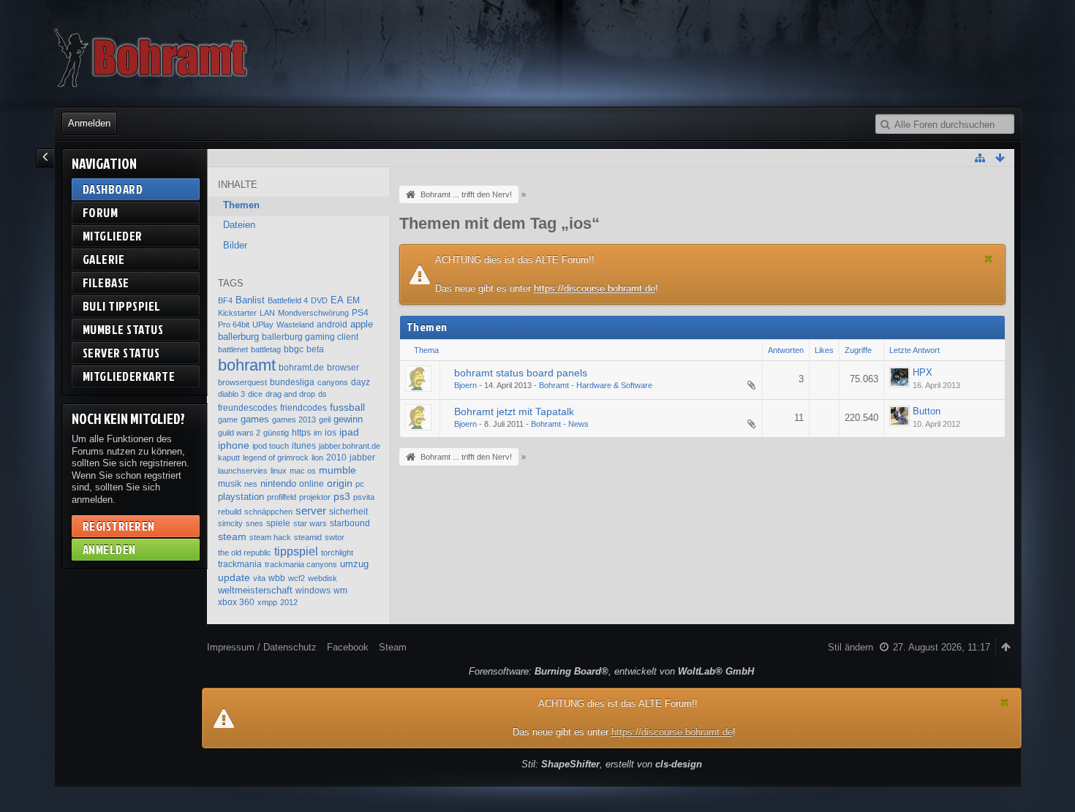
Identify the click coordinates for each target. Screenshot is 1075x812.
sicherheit (348, 511)
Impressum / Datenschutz (262, 647)
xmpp (267, 602)
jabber (362, 457)
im (318, 432)
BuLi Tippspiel (122, 305)
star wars (310, 523)
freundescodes (247, 408)
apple (361, 324)
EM (353, 300)
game (228, 419)
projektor (315, 497)
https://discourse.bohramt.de (594, 288)
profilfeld (281, 497)
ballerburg (238, 336)
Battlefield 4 (288, 300)
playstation (241, 496)
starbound (350, 523)
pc (359, 483)
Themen (241, 205)
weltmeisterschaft (255, 590)
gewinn (348, 419)
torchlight (337, 552)
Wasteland (295, 324)
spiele (278, 523)
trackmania (240, 564)
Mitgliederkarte (129, 376)
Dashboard (113, 189)
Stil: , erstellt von (611, 764)
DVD (319, 300)
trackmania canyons (301, 564)
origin (339, 483)
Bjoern (465, 385)
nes (250, 483)
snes (254, 523)
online (311, 484)
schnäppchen (268, 511)
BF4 (225, 300)
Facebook (348, 647)
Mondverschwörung (313, 312)
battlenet (233, 349)
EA (337, 300)
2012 (289, 602)
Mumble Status (123, 329)
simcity (230, 523)
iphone (233, 445)
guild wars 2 (239, 432)
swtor (334, 537)
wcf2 (296, 578)
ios (330, 433)
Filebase (106, 282)
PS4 (360, 313)
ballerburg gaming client (310, 337)
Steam (393, 647)
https (301, 433)
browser (343, 368)
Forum (100, 212)
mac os (303, 470)
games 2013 (294, 419)
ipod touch (270, 445)
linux (279, 470)
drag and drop (290, 394)
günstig (276, 432)
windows (313, 590)
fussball (347, 407)
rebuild (229, 511)
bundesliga (292, 382)
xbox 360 (236, 602)
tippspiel (296, 551)
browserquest (242, 382)
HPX (922, 372)
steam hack (270, 537)
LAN (267, 312)
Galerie (104, 259)
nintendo (278, 483)
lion (317, 457)
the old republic (244, 552)
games (255, 419)
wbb (276, 578)
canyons (332, 382)
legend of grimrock (276, 457)
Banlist (250, 300)
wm (340, 590)
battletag (266, 349)
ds (322, 394)
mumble (337, 470)
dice (255, 394)
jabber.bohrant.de (349, 445)
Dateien (239, 224)
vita (259, 578)
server (310, 510)
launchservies (243, 470)
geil (325, 419)
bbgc (293, 349)
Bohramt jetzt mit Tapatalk (514, 411)
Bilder (235, 245)
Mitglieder (113, 235)
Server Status (121, 352)
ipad (349, 432)
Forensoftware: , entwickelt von (611, 671)
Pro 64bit (233, 324)
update (234, 577)
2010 (336, 457)
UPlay (263, 324)
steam (232, 536)
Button (926, 411)
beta (315, 349)
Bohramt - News (560, 424)
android (332, 324)
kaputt (229, 457)
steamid (308, 537)
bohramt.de (301, 368)
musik (229, 484)
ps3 (341, 496)
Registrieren (119, 525)
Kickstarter (237, 312)
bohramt (247, 365)
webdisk (322, 578)
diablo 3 (231, 394)
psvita (363, 497)
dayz (360, 382)
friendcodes (303, 408)
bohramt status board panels (520, 373)
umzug (354, 563)
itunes (304, 446)
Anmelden (89, 123)
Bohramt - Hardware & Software (595, 385)
